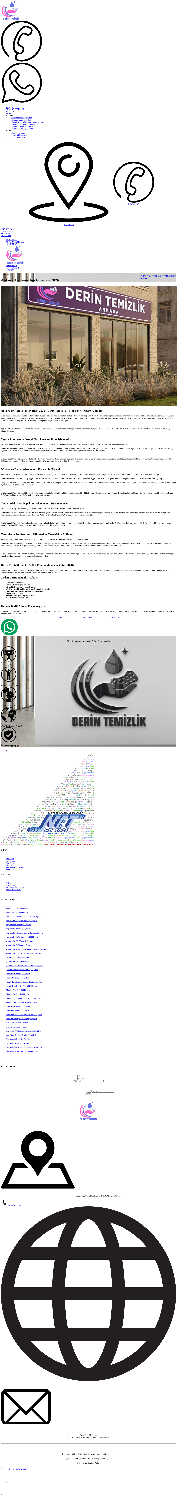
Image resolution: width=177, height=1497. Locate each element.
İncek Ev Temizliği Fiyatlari (16, 1027)
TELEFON (5, 233)
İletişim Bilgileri (12, 885)
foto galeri (9, 113)
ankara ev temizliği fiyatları (21, 120)
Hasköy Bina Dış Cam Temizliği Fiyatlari (21, 986)
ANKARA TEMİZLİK (15, 109)
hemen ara (61, 617)
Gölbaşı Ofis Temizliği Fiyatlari (18, 1006)
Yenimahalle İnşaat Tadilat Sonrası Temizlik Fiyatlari (26, 949)
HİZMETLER (11, 266)
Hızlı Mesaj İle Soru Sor (15, 887)
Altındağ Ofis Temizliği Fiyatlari (18, 990)
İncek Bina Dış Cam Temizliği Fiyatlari (21, 1035)
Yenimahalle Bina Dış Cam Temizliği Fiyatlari (23, 953)
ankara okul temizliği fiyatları (22, 129)
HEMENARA (133, 204)
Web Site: (77, 1081)
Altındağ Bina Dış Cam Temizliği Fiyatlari (22, 1002)
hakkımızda (10, 111)
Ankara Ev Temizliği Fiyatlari (17, 912)
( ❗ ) (113, 1454)
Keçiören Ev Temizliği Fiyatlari (18, 929)
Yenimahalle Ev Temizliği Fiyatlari (19, 945)
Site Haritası (10, 870)
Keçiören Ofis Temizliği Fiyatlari (18, 925)
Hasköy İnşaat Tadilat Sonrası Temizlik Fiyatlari (24, 982)
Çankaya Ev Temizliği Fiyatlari (18, 961)
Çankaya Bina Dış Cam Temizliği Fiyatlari (22, 970)
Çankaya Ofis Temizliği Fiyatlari (18, 957)
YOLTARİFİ (69, 225)
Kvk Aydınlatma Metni (14, 867)
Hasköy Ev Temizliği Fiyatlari (17, 978)
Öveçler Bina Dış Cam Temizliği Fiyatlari (21, 1051)
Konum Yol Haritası (13, 890)
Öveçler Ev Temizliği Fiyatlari (17, 1043)
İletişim (8, 883)
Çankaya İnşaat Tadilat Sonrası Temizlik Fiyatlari (24, 966)
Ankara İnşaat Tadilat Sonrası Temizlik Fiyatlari (24, 917)
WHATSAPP (6, 236)
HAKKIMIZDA (7, 231)
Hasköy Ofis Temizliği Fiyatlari (18, 974)
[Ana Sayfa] (10, 19)
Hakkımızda (10, 861)
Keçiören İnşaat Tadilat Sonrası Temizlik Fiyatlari (24, 933)
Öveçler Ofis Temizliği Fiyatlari (18, 1039)
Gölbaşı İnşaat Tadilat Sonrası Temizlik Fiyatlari (24, 1015)
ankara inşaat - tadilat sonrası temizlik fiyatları (28, 122)
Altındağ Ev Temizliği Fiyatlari (17, 994)
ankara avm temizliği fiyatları (22, 126)
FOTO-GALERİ (12, 268)
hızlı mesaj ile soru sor (19, 135)
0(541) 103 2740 (14, 1205)
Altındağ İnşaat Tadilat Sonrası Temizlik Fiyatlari (24, 998)
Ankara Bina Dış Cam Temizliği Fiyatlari (21, 921)
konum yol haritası (18, 137)
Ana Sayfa (10, 859)
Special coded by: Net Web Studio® (15, 1469)
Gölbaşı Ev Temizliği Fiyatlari (17, 1010)
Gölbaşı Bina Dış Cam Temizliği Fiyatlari (21, 1019)
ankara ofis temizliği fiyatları (21, 118)
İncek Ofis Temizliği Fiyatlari (17, 1023)
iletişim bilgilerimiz (18, 133)
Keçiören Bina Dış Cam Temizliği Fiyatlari (22, 937)
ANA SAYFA (6, 229)
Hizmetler (9, 865)
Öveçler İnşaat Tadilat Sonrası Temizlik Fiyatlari (24, 1047)
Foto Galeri (10, 863)
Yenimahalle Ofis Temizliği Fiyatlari (19, 941)
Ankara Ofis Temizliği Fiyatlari (18, 908)
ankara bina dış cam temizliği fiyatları (25, 124)
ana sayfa (9, 107)
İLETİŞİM (10, 270)
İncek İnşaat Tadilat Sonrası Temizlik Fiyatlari (23, 1031)
